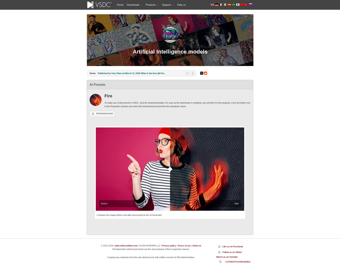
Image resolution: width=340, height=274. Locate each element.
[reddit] (205, 73)
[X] (201, 73)
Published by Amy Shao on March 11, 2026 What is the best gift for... (132, 73)
